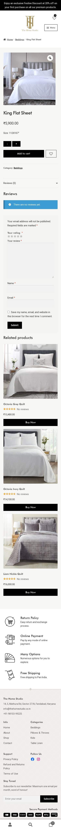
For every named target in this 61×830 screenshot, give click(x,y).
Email (11, 297)
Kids (33, 737)
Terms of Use (10, 773)
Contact (7, 743)
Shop (6, 737)
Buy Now (31, 422)
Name (11, 283)
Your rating (15, 232)
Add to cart (23, 153)
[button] (51, 153)
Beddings (19, 39)
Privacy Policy (10, 759)
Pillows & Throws (40, 732)
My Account (10, 824)
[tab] (30, 183)
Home (10, 39)
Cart (47, 822)
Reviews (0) (9, 183)
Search (30, 824)
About (6, 732)
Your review (14, 240)
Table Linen (37, 743)
